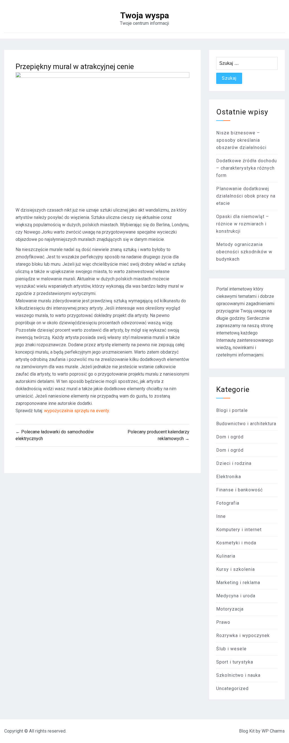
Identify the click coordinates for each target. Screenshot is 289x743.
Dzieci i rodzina (233, 463)
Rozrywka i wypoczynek (243, 635)
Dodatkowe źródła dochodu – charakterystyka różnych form (246, 168)
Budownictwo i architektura (246, 423)
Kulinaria (225, 556)
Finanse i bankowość (239, 490)
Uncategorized (232, 688)
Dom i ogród (230, 437)
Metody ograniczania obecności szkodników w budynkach (244, 252)
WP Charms (273, 731)
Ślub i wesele (231, 648)
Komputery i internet (239, 529)
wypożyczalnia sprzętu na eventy (76, 410)
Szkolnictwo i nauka (238, 675)
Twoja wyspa (144, 15)
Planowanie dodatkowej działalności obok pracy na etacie (245, 196)
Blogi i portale (232, 410)
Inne (221, 516)
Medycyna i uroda (235, 595)
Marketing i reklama (238, 582)
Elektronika (228, 476)
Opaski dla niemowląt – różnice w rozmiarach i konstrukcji (242, 224)
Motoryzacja (230, 609)
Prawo (223, 622)
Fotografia (227, 503)
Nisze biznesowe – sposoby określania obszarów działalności (241, 140)
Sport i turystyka (234, 662)
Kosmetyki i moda (236, 542)
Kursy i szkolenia (235, 569)
